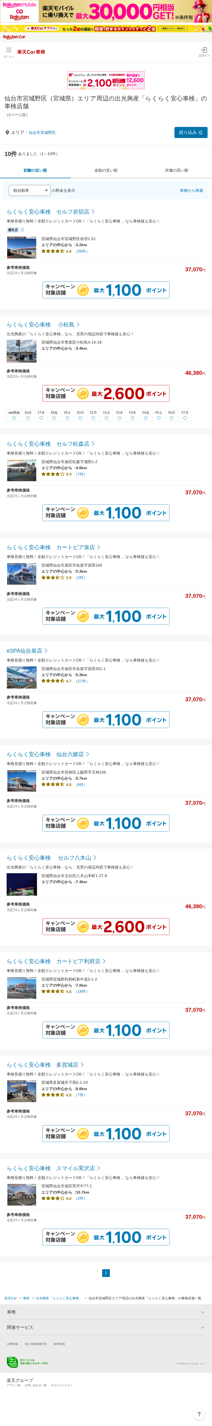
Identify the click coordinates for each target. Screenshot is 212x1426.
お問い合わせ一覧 (36, 1385)
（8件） (81, 784)
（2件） (81, 577)
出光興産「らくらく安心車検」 (59, 1298)
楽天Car (10, 1298)
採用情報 (59, 1343)
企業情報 (12, 1343)
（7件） (81, 474)
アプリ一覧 (13, 1385)
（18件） (82, 991)
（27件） (82, 681)
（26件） (82, 251)
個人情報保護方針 (36, 1343)
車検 (26, 1298)
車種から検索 (191, 190)
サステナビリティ (62, 1385)
